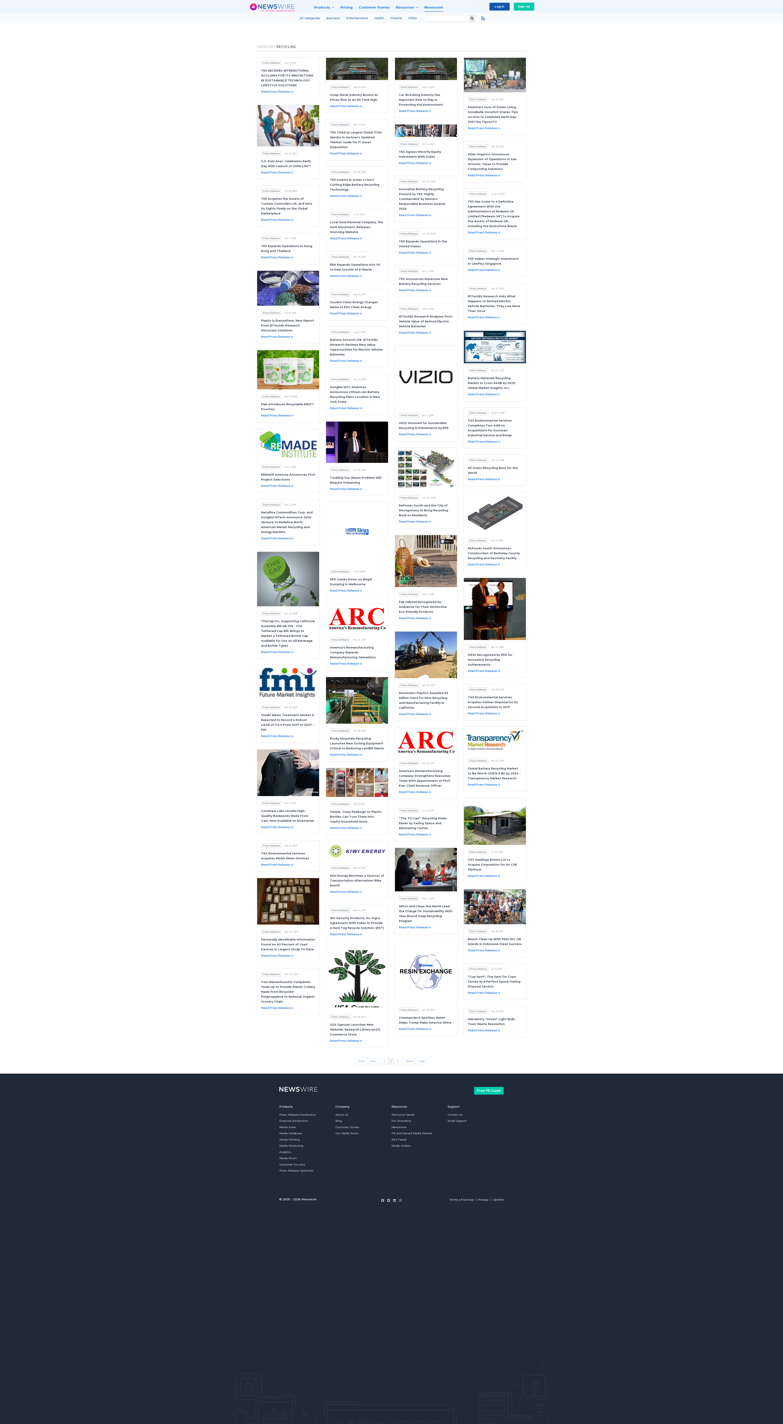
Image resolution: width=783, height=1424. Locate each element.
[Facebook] (382, 1200)
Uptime (498, 1200)
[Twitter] (388, 1200)
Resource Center (403, 1114)
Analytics (285, 1152)
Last (422, 1061)
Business (333, 18)
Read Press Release (275, 91)
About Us (341, 1114)
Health (379, 18)
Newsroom (399, 1127)
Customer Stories (347, 1127)
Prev (373, 1061)
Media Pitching (289, 1139)
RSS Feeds (399, 1139)
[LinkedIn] (394, 1200)
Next (410, 1061)
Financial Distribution (293, 1120)
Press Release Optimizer (296, 1170)
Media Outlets (401, 1145)
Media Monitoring (291, 1145)
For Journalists (401, 1120)
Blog (338, 1120)
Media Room (288, 1158)
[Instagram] (400, 1200)
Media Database (290, 1133)
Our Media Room (347, 1133)
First (361, 1061)
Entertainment (357, 18)
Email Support (457, 1120)
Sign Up (524, 6)
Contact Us (455, 1114)
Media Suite (287, 1127)
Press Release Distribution (297, 1114)
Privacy (483, 1200)
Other (412, 18)
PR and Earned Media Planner (412, 1133)
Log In (499, 6)
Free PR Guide (489, 1091)
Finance (396, 18)
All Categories (310, 18)
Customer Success (292, 1164)
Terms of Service (461, 1200)
